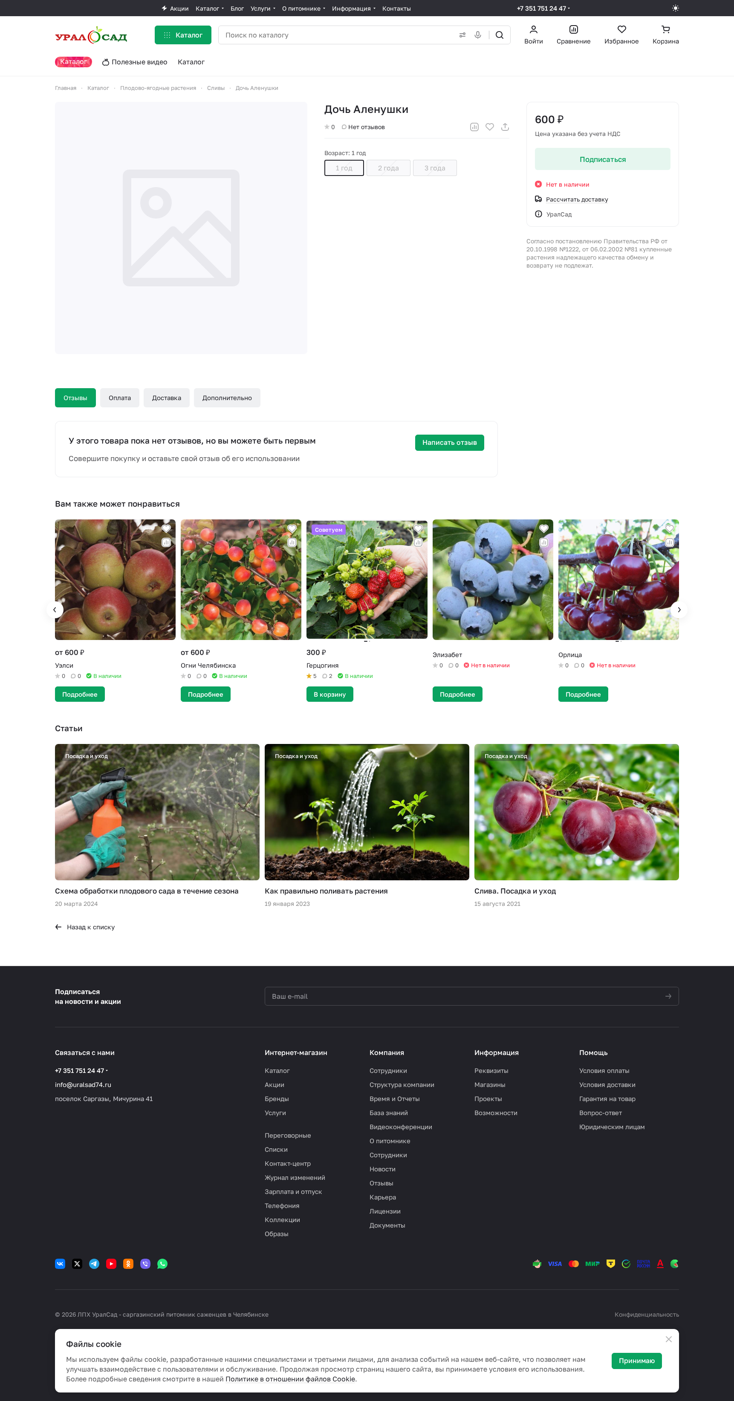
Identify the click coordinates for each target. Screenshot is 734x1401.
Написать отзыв (449, 442)
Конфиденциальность (647, 1314)
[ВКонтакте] (60, 1264)
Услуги (275, 1112)
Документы (387, 1225)
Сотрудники (388, 1070)
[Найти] (499, 35)
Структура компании (402, 1084)
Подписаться (603, 159)
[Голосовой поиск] (479, 35)
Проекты (488, 1098)
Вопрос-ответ (600, 1112)
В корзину (330, 694)
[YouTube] (111, 1264)
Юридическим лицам (612, 1126)
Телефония (282, 1205)
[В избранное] (489, 127)
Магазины (490, 1084)
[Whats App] (162, 1264)
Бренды (277, 1098)
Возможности (495, 1112)
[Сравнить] (474, 127)
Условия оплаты (604, 1070)
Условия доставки (607, 1084)
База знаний (389, 1112)
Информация (496, 1052)
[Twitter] (77, 1264)
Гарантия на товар (607, 1098)
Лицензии (385, 1211)
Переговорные (288, 1135)
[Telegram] (94, 1264)
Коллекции (282, 1219)
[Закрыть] (669, 1339)
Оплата (120, 397)
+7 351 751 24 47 (541, 8)
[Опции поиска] (460, 35)
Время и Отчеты (395, 1098)
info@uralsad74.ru (83, 1084)
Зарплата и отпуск (293, 1191)
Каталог (277, 1070)
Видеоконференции (401, 1126)
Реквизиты (491, 1070)
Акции (274, 1084)
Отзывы (75, 397)
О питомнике (390, 1140)
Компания (387, 1052)
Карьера (383, 1197)
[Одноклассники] (128, 1264)
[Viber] (145, 1264)
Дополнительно (227, 397)
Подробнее (80, 694)
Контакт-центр (288, 1163)
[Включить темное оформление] (675, 8)
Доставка (166, 397)
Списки (276, 1149)
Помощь (593, 1052)
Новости (383, 1169)
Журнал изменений (295, 1177)
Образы (277, 1233)
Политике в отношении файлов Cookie (290, 1379)
